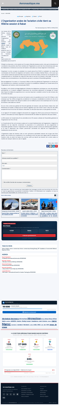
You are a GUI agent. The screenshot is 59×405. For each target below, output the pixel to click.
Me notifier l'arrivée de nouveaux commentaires (17, 182)
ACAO (3, 43)
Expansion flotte (6, 250)
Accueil (2, 13)
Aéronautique (23, 319)
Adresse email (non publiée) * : (10, 158)
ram (42, 324)
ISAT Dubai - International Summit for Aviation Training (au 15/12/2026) (19, 272)
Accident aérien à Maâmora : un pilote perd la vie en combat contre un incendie (29, 214)
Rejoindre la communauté (30, 312)
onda (31, 324)
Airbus (3, 248)
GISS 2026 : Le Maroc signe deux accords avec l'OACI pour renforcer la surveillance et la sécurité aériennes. (48, 214)
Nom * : (4, 153)
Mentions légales (44, 396)
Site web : (4, 163)
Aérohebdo (6, 319)
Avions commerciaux (25, 248)
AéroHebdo (43, 392)
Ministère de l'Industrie (18, 376)
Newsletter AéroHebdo (27, 392)
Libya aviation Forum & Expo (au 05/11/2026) (13, 268)
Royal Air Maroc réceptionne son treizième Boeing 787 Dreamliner (41, 9)
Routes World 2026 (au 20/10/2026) (11, 265)
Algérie (4, 321)
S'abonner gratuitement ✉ (29, 235)
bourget (29, 321)
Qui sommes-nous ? (26, 388)
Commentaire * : (6, 168)
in (7, 394)
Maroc (6, 324)
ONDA (38, 325)
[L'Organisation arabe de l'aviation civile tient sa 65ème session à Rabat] (35, 30)
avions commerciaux (15, 248)
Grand (34, 16)
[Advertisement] (29, 288)
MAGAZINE (8, 13)
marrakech (14, 324)
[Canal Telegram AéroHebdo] (17, 394)
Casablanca (43, 248)
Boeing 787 (36, 248)
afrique (42, 319)
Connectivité (49, 248)
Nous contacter (25, 396)
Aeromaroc (15, 319)
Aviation (7, 248)
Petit (40, 16)
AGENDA (5, 254)
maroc (49, 321)
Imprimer (28, 16)
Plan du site (43, 394)
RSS (4, 397)
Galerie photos (43, 390)
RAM (47, 325)
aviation (8, 321)
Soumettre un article (26, 390)
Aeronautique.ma (29, 3)
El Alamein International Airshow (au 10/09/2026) (14, 258)
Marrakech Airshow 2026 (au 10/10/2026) (12, 261)
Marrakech (26, 325)
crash (40, 321)
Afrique (51, 319)
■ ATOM (54, 402)
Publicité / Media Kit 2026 (27, 394)
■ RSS (50, 402)
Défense (55, 248)
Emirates (44, 321)
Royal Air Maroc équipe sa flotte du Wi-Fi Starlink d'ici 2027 (10, 214)
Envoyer (21, 16)
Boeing (32, 248)
